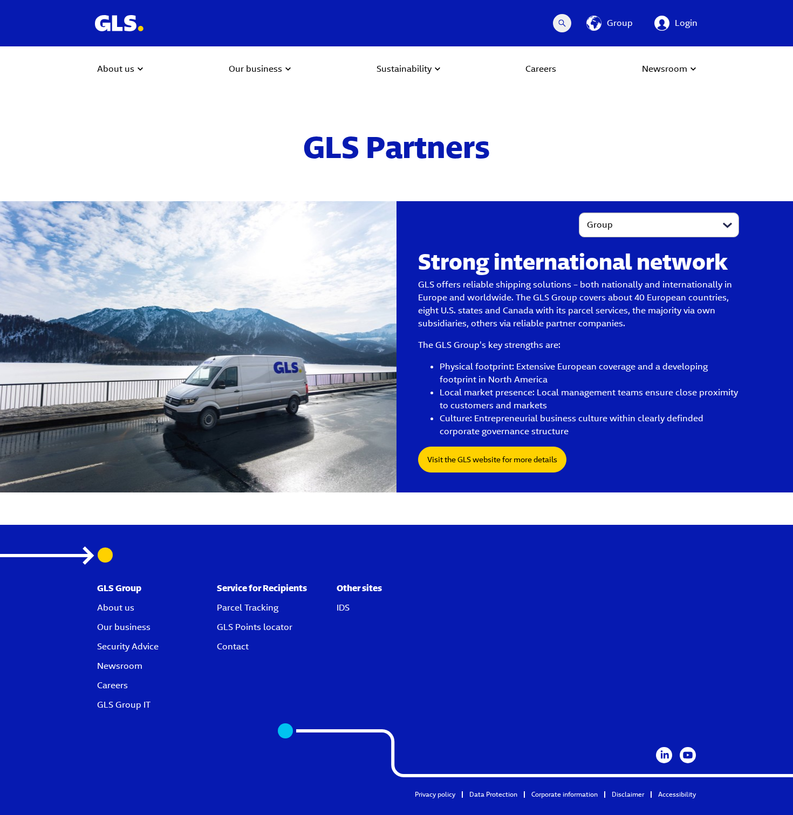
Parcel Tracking (247, 607)
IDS (343, 607)
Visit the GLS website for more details (492, 459)
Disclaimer (628, 794)
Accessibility (677, 794)
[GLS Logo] (118, 23)
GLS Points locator (254, 627)
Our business (124, 627)
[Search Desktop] (562, 23)
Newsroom (119, 666)
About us (115, 607)
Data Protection (493, 794)
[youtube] (688, 755)
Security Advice (128, 646)
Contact (233, 646)
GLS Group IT (124, 704)
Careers (112, 685)
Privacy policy (435, 794)
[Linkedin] (664, 755)
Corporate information (564, 794)
